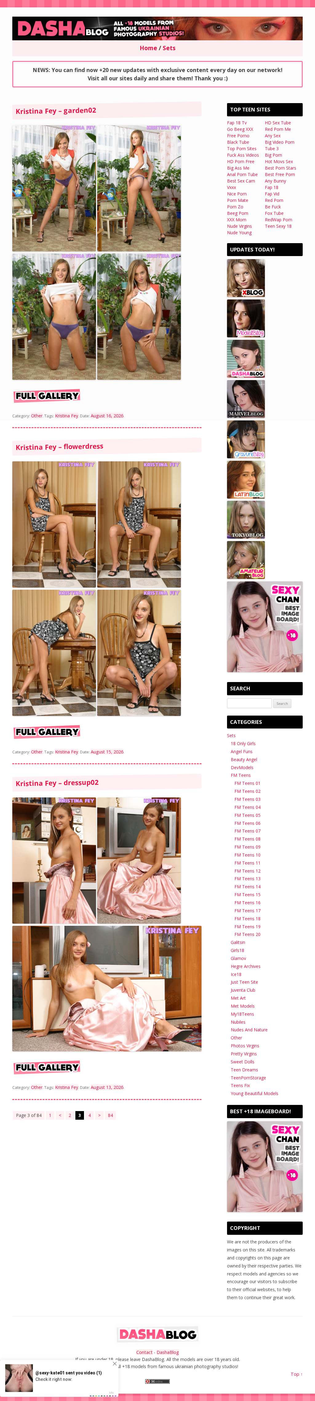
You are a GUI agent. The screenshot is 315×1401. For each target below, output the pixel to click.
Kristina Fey (66, 752)
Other (36, 752)
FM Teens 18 (247, 918)
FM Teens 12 (247, 871)
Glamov (238, 958)
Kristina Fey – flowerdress (59, 446)
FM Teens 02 (247, 791)
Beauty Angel (244, 759)
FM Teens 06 (247, 823)
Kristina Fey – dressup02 (57, 782)
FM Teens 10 (247, 855)
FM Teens (241, 775)
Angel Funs (242, 751)
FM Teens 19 (247, 926)
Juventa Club (243, 990)
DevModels (242, 767)
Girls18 (237, 950)
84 (110, 1115)
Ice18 (236, 974)
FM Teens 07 (247, 831)
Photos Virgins (245, 1046)
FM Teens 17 (247, 910)
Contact (144, 1352)
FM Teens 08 (247, 839)
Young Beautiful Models (254, 1093)
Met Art (238, 998)
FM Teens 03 (247, 799)
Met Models (243, 1006)
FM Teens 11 (247, 863)
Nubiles (238, 1022)
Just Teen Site (244, 982)
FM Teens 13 (247, 878)
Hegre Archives (246, 966)
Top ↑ (297, 1374)
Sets (231, 735)
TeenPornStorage (248, 1078)
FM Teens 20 (247, 934)
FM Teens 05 (247, 815)
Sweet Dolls (242, 1062)
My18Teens (242, 1014)
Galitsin (238, 942)
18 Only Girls (243, 743)
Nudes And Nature (249, 1030)
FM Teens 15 (247, 894)
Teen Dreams (244, 1070)
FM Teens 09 (247, 847)
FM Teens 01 (247, 783)
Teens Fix (240, 1085)
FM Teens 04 (247, 807)
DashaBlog (168, 1352)
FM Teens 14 (247, 886)
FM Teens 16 (247, 902)
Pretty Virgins (244, 1054)
